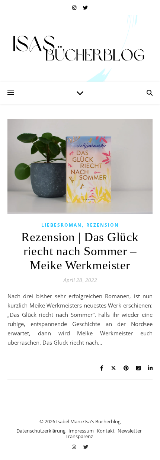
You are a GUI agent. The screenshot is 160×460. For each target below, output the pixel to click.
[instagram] (74, 7)
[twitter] (85, 7)
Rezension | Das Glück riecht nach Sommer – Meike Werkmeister (80, 251)
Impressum (81, 430)
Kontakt (106, 430)
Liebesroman (61, 225)
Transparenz (79, 436)
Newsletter (130, 430)
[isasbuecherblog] (80, 48)
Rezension (102, 225)
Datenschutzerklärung (40, 430)
